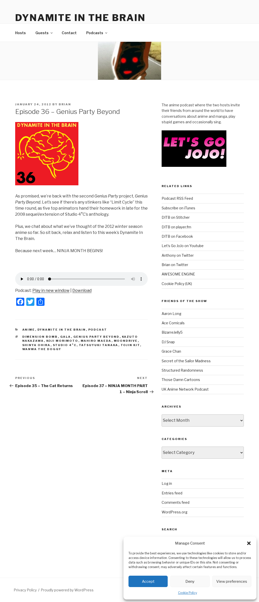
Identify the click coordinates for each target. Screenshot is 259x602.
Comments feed (175, 502)
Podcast (97, 329)
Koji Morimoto (62, 341)
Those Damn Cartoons (181, 379)
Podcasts (94, 33)
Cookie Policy (187, 593)
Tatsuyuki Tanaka (98, 345)
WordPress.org (174, 512)
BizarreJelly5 (172, 332)
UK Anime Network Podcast (185, 389)
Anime (28, 329)
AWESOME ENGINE (178, 274)
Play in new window (51, 290)
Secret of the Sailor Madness (186, 361)
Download (82, 290)
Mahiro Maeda (96, 341)
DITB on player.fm (176, 227)
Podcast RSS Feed (177, 198)
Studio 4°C (65, 345)
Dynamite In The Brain (61, 329)
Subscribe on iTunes (178, 208)
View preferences (231, 581)
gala (65, 336)
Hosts (20, 33)
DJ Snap (168, 342)
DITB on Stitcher (176, 217)
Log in (167, 483)
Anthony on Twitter (178, 255)
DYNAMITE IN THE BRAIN (80, 17)
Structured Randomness (182, 370)
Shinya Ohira (36, 345)
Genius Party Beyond (96, 336)
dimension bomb (40, 336)
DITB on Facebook (177, 236)
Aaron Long (171, 313)
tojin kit (130, 345)
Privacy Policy (25, 590)
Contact (69, 33)
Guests (42, 33)
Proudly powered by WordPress (67, 590)
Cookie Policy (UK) (177, 284)
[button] (248, 543)
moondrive (126, 341)
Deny (190, 581)
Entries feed (172, 493)
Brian (65, 104)
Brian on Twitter (175, 265)
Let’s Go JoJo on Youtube (183, 246)
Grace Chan (171, 351)
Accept (148, 581)
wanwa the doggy (41, 349)
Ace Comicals (173, 323)
